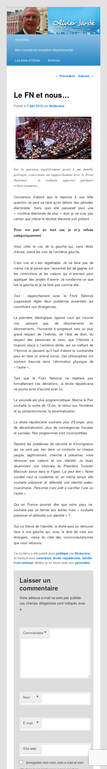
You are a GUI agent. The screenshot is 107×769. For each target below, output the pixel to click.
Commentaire (34, 633)
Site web (29, 748)
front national (23, 562)
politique (62, 553)
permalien (82, 562)
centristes (43, 558)
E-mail (31, 723)
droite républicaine (67, 558)
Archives (54, 60)
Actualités (22, 39)
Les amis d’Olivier (27, 60)
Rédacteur (57, 105)
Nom (31, 697)
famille (87, 558)
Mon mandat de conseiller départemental (44, 50)
